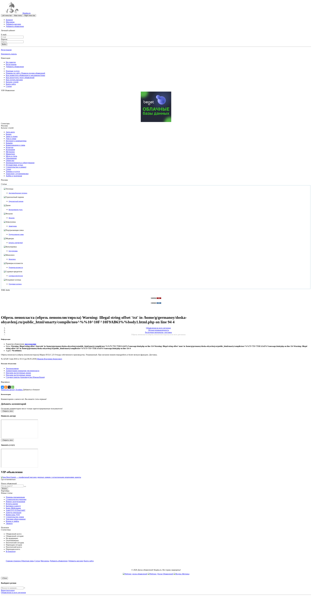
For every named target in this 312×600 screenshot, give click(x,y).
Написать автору (8, 390)
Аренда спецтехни (13, 512)
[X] (9, 387)
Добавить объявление (15, 26)
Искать (4, 488)
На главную (11, 62)
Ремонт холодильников (15, 502)
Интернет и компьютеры (16, 141)
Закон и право (12, 136)
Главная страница (13, 561)
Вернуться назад (8, 590)
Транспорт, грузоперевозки (17, 174)
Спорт (8, 169)
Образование (11, 158)
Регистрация (6, 50)
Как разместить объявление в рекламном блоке (25, 75)
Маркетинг (10, 154)
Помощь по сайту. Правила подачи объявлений (25, 73)
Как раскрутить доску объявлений (20, 78)
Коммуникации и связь (15, 145)
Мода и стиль (11, 156)
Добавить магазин (13, 24)
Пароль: (4, 39)
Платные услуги (13, 71)
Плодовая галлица (15, 284)
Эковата (9, 523)
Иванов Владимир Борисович (49, 359)
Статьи (9, 86)
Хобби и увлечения (14, 176)
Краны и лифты (12, 521)
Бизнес (9, 134)
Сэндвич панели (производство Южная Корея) (25, 377)
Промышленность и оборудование (20, 163)
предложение (30, 344)
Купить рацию (12, 504)
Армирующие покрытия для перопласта (22, 371)
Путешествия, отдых (14, 165)
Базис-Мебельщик (13, 508)
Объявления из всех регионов (13, 592)
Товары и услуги (13, 171)
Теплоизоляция (12, 368)
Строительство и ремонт (16, 167)
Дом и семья (11, 139)
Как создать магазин (14, 80)
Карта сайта (11, 84)
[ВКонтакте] (2, 387)
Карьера (9, 143)
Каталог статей (12, 82)
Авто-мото (10, 132)
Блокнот (9, 20)
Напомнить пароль (9, 54)
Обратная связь (27, 561)
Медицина (10, 152)
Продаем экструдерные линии (18, 373)
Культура (9, 147)
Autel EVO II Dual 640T (15, 510)
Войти (4, 44)
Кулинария (10, 150)
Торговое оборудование (16, 519)
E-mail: (4, 35)
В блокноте (10, 551)
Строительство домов (15, 517)
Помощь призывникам (15, 497)
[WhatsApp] (12, 387)
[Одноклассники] (5, 387)
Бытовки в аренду (13, 506)
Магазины (10, 22)
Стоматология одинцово (16, 499)
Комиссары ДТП (13, 515)
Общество (10, 160)
